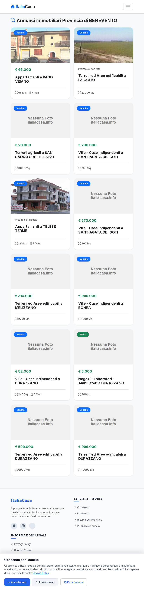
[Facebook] (14, 526)
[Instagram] (23, 526)
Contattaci (83, 513)
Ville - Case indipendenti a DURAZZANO (37, 381)
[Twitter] (32, 526)
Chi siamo (83, 507)
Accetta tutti (18, 582)
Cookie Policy (41, 573)
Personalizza (75, 582)
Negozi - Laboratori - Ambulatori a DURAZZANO (101, 381)
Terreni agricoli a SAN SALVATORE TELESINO (34, 154)
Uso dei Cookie (23, 550)
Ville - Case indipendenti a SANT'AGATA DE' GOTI (100, 154)
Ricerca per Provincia (90, 519)
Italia (25, 6)
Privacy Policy (22, 544)
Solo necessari (45, 582)
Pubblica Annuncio (88, 526)
